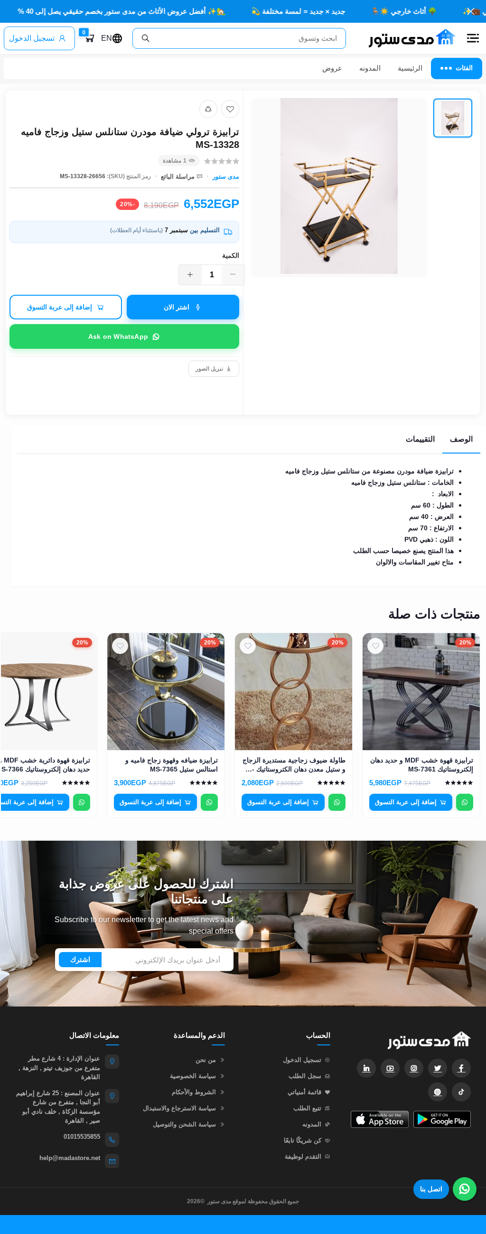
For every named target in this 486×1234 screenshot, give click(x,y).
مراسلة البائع (178, 176)
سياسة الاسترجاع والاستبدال (179, 1108)
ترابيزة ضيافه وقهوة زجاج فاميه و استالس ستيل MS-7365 (171, 764)
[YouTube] (390, 1068)
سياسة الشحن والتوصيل (184, 1124)
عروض (332, 68)
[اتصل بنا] (465, 1189)
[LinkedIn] (366, 1068)
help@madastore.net (69, 1157)
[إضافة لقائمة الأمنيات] (230, 109)
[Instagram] (413, 1068)
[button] (472, 38)
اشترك (80, 959)
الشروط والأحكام (194, 1092)
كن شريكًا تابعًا (302, 1140)
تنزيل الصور (209, 368)
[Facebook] (461, 1068)
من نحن (206, 1059)
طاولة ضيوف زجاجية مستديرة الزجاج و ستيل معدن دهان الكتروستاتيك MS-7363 (294, 765)
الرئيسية (410, 68)
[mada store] (410, 1040)
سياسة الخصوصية (193, 1076)
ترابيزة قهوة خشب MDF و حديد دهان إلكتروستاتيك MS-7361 (421, 764)
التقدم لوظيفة (303, 1156)
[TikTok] (461, 1091)
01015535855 (82, 1136)
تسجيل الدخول (32, 38)
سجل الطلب (305, 1076)
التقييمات (420, 439)
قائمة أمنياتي (304, 1092)
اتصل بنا (431, 1189)
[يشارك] (208, 109)
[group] (362, 206)
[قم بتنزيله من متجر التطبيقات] (379, 1119)
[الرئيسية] (408, 38)
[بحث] (145, 38)
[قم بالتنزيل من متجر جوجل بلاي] (442, 1119)
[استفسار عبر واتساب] (464, 802)
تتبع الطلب (307, 1108)
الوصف (461, 439)
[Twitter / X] (437, 1068)
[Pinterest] (437, 1091)
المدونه (370, 68)
